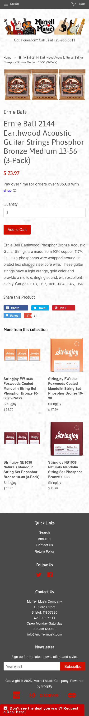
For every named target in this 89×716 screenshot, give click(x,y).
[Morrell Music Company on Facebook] (50, 575)
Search (44, 532)
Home (7, 57)
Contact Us (44, 544)
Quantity (11, 204)
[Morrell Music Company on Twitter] (39, 575)
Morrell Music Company (51, 680)
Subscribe (72, 666)
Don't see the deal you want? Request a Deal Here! (41, 710)
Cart (81, 3)
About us (44, 538)
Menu (14, 3)
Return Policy (45, 551)
